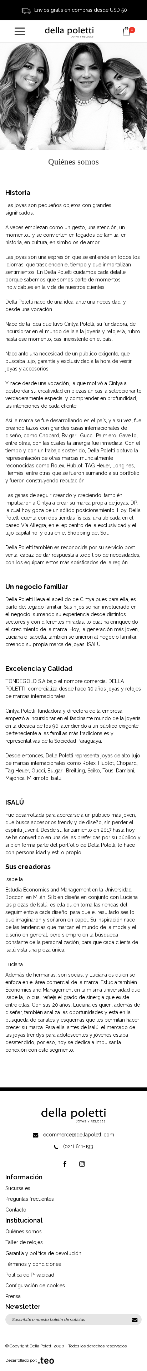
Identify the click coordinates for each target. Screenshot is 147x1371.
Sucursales (17, 1188)
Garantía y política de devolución (43, 1253)
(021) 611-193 (78, 1146)
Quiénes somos (23, 1231)
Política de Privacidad (29, 1275)
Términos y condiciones (33, 1264)
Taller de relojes (24, 1242)
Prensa (13, 1296)
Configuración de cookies (35, 1285)
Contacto (15, 1210)
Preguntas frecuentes (29, 1199)
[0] (126, 26)
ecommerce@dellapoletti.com (78, 1134)
